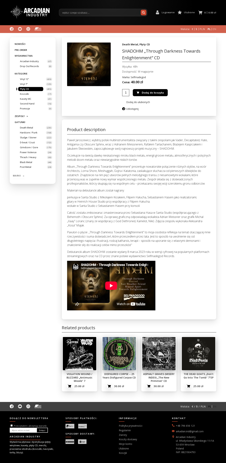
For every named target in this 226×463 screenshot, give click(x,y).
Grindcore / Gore (29, 147)
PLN (202, 29)
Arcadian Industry (29, 61)
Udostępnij (132, 108)
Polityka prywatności (130, 425)
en (214, 29)
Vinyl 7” (24, 84)
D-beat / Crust (27, 142)
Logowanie (168, 12)
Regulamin (125, 430)
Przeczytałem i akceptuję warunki (30, 425)
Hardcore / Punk (28, 132)
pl (209, 29)
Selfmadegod (138, 77)
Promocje (25, 108)
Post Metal (25, 167)
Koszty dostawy (128, 439)
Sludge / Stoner (28, 137)
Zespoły (21, 116)
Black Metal (26, 162)
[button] (136, 102)
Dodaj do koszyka (153, 92)
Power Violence (28, 152)
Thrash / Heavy (28, 157)
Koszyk (123, 453)
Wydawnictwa (24, 55)
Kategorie (21, 73)
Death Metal (26, 127)
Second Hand (27, 103)
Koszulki (24, 93)
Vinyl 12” (24, 79)
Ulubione (189, 12)
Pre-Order (21, 50)
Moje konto (125, 444)
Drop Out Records (29, 66)
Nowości (20, 44)
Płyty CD (24, 89)
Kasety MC (25, 98)
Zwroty (123, 435)
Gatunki (20, 122)
